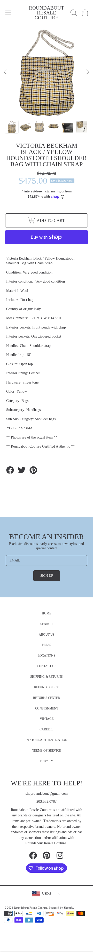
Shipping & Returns (46, 676)
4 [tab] (50, 104)
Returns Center (46, 698)
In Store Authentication (46, 740)
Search (46, 624)
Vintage (46, 719)
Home (46, 613)
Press (46, 645)
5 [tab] (58, 104)
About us (47, 634)
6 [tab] (65, 104)
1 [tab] (27, 104)
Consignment (46, 708)
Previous (5, 72)
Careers (46, 729)
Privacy (46, 761)
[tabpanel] (46, 72)
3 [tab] (42, 104)
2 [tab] (34, 104)
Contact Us (46, 666)
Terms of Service (46, 750)
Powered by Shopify (61, 907)
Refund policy (46, 687)
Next (87, 72)
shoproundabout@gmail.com (47, 793)
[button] (8, 13)
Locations (46, 655)
